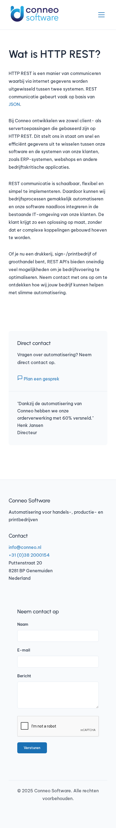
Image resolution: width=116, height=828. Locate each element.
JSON (14, 104)
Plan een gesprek (41, 378)
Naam (22, 624)
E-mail (23, 650)
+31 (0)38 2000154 (29, 555)
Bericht (24, 676)
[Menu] (101, 15)
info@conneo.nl (25, 547)
